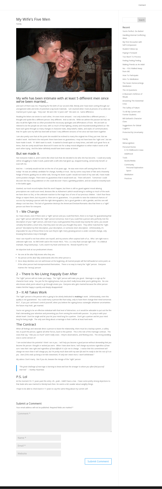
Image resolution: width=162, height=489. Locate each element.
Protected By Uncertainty (133, 132)
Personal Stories (129, 147)
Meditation (128, 174)
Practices (128, 178)
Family (19, 24)
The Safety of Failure (131, 108)
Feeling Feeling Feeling (132, 60)
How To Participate (130, 75)
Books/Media (129, 161)
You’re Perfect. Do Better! (133, 31)
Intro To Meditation (131, 79)
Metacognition (128, 143)
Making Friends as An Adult (134, 64)
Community (129, 164)
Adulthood (128, 154)
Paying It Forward (130, 53)
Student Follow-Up (130, 49)
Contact (142, 5)
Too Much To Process (132, 57)
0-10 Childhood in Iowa (133, 150)
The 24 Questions (130, 90)
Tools (125, 157)
